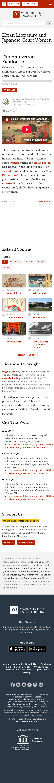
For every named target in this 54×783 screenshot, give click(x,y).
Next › (21, 354)
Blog (8, 666)
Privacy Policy (41, 666)
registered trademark (26, 721)
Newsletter (31, 664)
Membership (14, 4)
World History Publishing (20, 699)
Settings (27, 672)
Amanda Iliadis (10, 378)
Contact (17, 664)
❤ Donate (9, 90)
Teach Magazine (32, 578)
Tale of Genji (10, 171)
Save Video (9, 111)
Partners (26, 669)
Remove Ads (44, 202)
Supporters (41, 669)
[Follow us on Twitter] (18, 686)
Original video (9, 371)
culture (7, 183)
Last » (32, 354)
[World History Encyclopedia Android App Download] (37, 649)
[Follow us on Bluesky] (24, 686)
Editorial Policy (22, 666)
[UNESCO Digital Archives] (27, 742)
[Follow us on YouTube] (41, 686)
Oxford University (40, 562)
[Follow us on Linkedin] (29, 686)
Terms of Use (11, 669)
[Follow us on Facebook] (13, 686)
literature (45, 154)
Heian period (42, 162)
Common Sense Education (17, 568)
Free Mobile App (30, 4)
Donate (8, 542)
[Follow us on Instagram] (35, 686)
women (14, 162)
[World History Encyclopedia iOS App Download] (17, 649)
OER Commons (30, 574)
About (6, 664)
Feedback (46, 664)
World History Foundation (18, 694)
